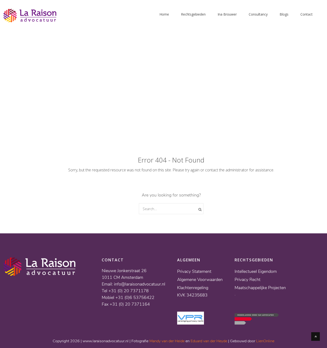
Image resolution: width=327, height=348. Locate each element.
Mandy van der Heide (167, 341)
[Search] (200, 209)
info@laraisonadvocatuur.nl (139, 284)
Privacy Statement (194, 271)
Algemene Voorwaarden (200, 279)
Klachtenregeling (192, 288)
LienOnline (265, 341)
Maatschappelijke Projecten (260, 288)
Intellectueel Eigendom (256, 271)
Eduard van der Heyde (209, 341)
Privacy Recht (247, 279)
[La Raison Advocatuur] (30, 19)
